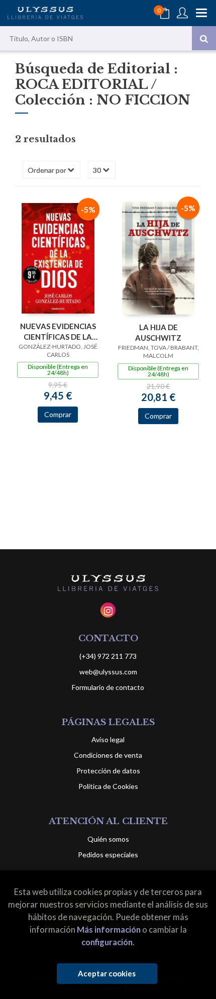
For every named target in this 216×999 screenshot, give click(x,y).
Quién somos (108, 839)
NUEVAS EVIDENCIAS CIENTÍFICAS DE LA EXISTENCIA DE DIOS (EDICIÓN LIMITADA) (58, 331)
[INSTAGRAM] (108, 610)
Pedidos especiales (108, 854)
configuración (107, 942)
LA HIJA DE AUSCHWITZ (158, 332)
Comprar (57, 414)
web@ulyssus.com (108, 671)
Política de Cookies (108, 786)
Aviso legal (108, 739)
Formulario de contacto (108, 687)
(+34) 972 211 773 (108, 656)
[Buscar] (204, 38)
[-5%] (58, 257)
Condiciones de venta (108, 755)
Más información (109, 929)
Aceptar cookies (107, 973)
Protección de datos (108, 770)
